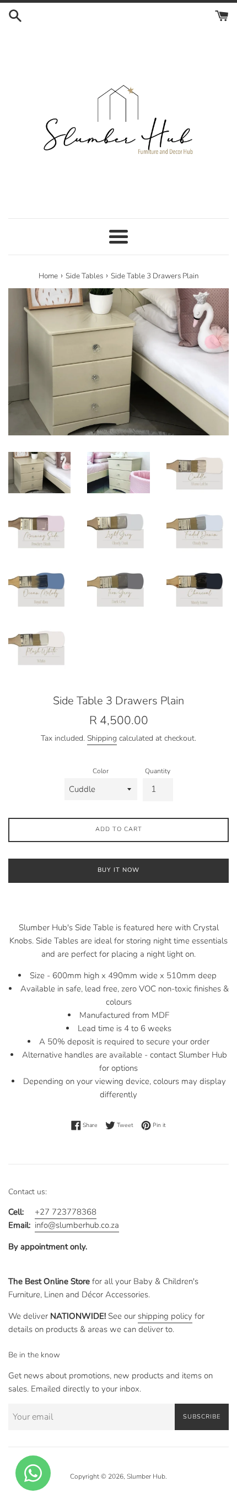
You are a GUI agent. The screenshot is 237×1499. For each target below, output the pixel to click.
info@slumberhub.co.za (77, 1225)
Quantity (157, 771)
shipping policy (165, 1316)
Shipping (102, 738)
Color (101, 771)
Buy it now (118, 870)
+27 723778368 (65, 1211)
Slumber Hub (146, 1476)
